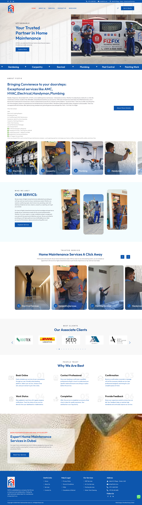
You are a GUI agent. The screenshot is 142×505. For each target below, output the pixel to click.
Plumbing (92, 67)
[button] (122, 257)
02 (126, 36)
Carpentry (45, 67)
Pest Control (116, 67)
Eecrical (69, 67)
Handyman (51, 171)
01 (127, 35)
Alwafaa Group (127, 502)
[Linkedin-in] (13, 1)
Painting (116, 171)
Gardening (21, 67)
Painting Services (103, 306)
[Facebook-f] (8, 1)
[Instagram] (10, 1)
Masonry (83, 171)
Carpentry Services (67, 306)
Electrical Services (30, 306)
